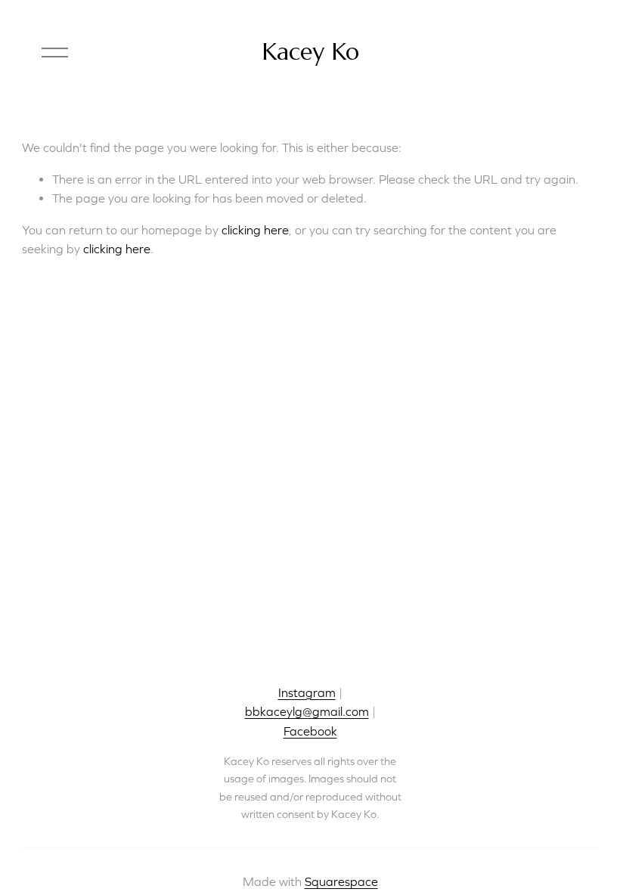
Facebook (310, 731)
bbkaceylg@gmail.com (307, 711)
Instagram (307, 692)
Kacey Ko (310, 52)
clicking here (255, 230)
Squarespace (341, 881)
